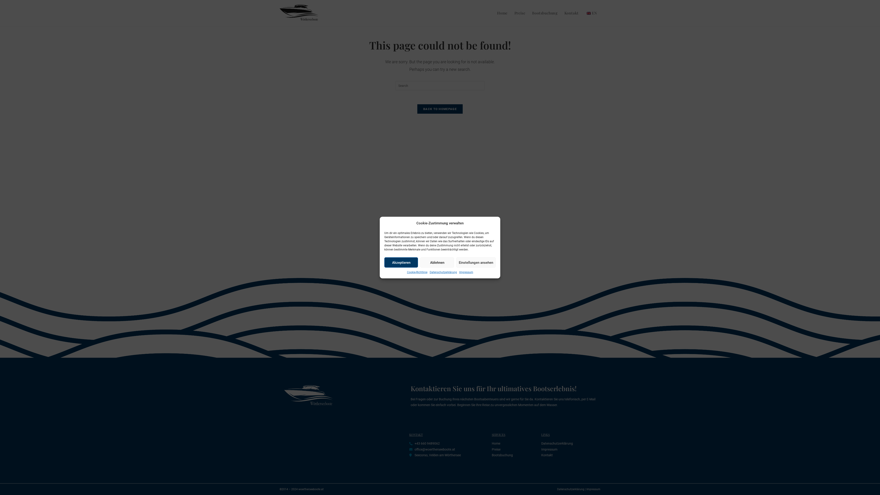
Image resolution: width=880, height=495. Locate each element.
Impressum (466, 272)
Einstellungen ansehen (476, 262)
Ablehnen (437, 262)
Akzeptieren (401, 262)
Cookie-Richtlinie (417, 272)
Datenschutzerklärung (443, 272)
